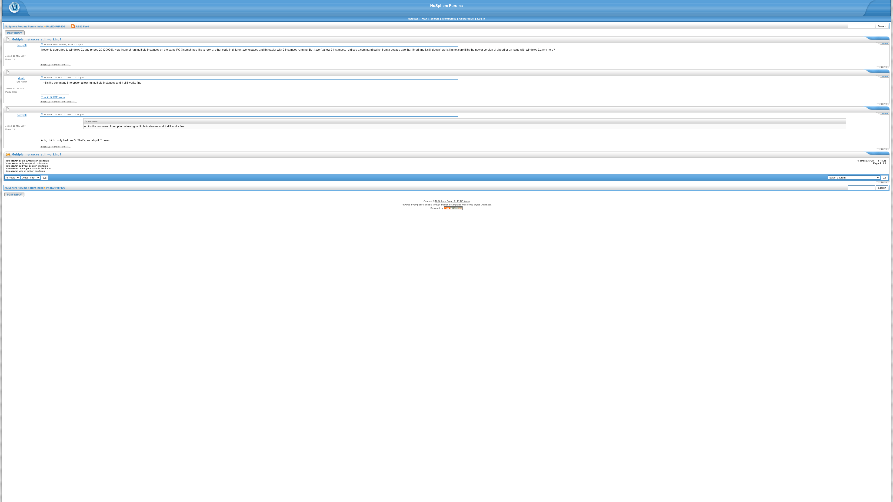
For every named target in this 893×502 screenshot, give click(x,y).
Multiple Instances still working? (36, 154)
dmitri (21, 78)
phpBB (418, 204)
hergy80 (22, 45)
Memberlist (449, 18)
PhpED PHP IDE (55, 26)
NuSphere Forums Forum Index (24, 26)
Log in (481, 18)
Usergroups (466, 18)
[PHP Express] (453, 208)
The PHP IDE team (53, 97)
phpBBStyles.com (462, 204)
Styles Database (482, 204)
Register (413, 18)
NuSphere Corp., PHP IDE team (452, 201)
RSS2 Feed (82, 26)
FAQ (424, 18)
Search (434, 18)
